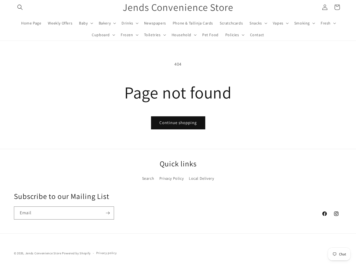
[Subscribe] (108, 213)
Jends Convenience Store (43, 253)
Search (148, 178)
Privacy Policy (171, 178)
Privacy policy (106, 253)
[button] (20, 7)
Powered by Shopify (76, 253)
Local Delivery (201, 178)
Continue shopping (178, 122)
